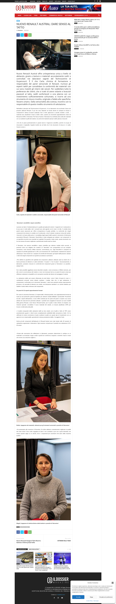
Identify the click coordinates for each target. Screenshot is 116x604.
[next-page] (70, 549)
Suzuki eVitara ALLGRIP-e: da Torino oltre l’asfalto (86, 45)
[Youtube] (100, 1)
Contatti (51, 1)
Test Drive (43, 15)
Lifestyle (76, 48)
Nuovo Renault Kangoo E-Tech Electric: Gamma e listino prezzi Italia (28, 541)
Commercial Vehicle (55, 15)
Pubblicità (44, 1)
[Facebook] (95, 1)
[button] (112, 583)
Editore (39, 1)
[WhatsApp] (30, 35)
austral (22, 527)
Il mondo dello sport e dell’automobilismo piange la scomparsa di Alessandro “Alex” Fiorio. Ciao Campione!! (43, 568)
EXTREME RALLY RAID (64, 541)
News (19, 15)
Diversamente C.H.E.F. (81, 15)
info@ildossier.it (61, 594)
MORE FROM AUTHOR (34, 549)
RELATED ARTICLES (22, 549)
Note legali (96, 600)
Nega (91, 597)
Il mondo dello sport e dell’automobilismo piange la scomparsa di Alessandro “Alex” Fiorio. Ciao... (87, 28)
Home (17, 19)
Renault (27, 527)
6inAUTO (64, 1)
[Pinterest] (26, 35)
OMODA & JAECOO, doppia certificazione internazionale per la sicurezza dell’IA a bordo (62, 567)
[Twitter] (22, 35)
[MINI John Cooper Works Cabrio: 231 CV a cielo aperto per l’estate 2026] (24, 558)
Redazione (32, 1)
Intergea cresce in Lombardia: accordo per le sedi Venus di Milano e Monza (85, 53)
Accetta (78, 597)
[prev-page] (68, 549)
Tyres (35, 15)
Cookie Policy (89, 600)
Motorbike (68, 15)
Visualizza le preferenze (106, 597)
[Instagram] (97, 1)
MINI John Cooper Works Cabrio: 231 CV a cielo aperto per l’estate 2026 (24, 567)
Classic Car (27, 15)
